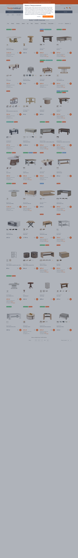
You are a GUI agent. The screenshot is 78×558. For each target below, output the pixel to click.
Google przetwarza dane (42, 14)
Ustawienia (39, 16)
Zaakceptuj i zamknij (48, 16)
